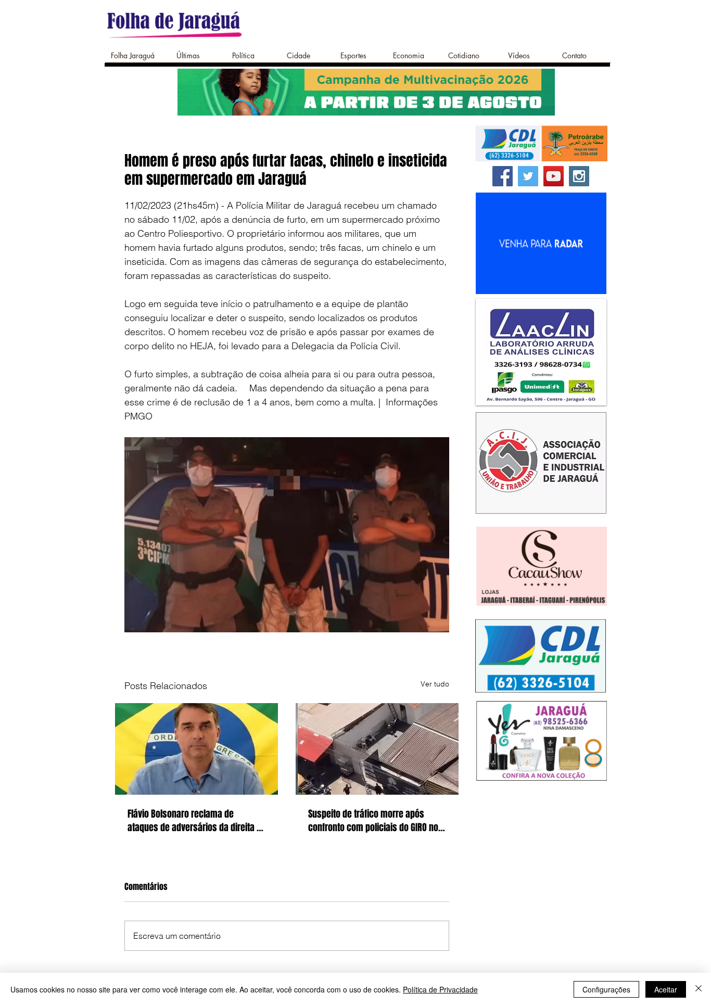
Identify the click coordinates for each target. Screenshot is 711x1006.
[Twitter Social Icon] (528, 176)
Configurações (606, 989)
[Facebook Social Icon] (502, 176)
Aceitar (665, 989)
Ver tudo (435, 684)
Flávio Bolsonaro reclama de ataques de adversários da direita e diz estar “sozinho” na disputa (194, 820)
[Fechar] (698, 989)
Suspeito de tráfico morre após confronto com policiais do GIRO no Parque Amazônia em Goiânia (373, 820)
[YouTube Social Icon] (553, 176)
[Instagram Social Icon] (579, 176)
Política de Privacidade (440, 989)
